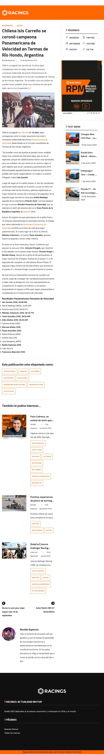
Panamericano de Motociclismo (14, 385)
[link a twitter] (87, 2)
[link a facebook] (84, 2)
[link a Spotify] (95, 2)
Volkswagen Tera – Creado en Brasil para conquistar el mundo (89, 173)
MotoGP (26, 211)
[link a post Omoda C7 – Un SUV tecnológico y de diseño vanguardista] (72, 200)
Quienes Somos (11, 729)
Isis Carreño (23, 132)
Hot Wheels (47, 456)
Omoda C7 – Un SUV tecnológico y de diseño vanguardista (89, 191)
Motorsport (7, 25)
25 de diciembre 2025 (88, 198)
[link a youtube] (93, 2)
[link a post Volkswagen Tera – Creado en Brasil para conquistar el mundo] (72, 181)
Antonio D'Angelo (10, 371)
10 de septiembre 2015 (28, 60)
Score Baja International (40, 476)
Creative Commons (73, 752)
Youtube (90, 43)
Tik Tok (89, 49)
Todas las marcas (12, 733)
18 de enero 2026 (89, 145)
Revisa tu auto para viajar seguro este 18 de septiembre (13, 612)
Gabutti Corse (37, 450)
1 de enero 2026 (88, 181)
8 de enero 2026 (88, 163)
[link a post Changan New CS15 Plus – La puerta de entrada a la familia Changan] (72, 145)
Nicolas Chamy (22, 378)
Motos (19, 25)
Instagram (74, 43)
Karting (49, 530)
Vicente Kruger (9, 391)
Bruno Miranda (37, 530)
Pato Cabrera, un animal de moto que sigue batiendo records (41, 422)
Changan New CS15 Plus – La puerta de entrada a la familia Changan (89, 136)
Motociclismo (8, 378)
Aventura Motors (38, 443)
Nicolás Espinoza (8, 60)
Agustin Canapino (38, 571)
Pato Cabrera (36, 470)
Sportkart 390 (37, 483)
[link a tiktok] (98, 2)
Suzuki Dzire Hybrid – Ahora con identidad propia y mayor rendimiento (88, 154)
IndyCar (45, 578)
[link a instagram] (90, 2)
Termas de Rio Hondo (36, 385)
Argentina (23, 371)
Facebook (74, 37)
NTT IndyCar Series (38, 591)
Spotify (73, 49)
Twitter (90, 37)
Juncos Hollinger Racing (40, 584)
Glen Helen (35, 456)
